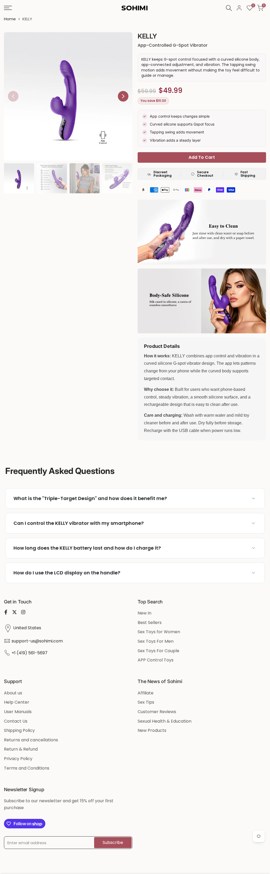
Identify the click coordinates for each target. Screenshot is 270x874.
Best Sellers (150, 623)
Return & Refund (21, 749)
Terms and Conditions (26, 768)
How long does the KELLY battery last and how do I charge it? (87, 548)
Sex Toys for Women (159, 632)
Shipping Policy (19, 730)
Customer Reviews (157, 712)
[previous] (13, 96)
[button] (135, 498)
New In (144, 613)
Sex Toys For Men (155, 641)
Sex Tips (146, 702)
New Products (152, 730)
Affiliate (145, 693)
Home (10, 19)
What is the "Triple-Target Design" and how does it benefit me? (90, 498)
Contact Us (15, 721)
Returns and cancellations (31, 740)
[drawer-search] (229, 8)
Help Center (16, 702)
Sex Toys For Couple (158, 651)
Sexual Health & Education (164, 721)
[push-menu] (8, 8)
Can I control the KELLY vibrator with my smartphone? (78, 523)
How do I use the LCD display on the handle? (66, 572)
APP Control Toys (155, 660)
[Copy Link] (243, 498)
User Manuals (18, 712)
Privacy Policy (18, 759)
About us (13, 693)
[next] (123, 96)
